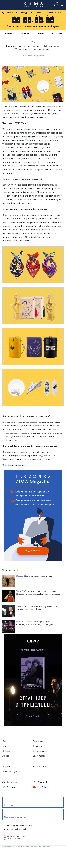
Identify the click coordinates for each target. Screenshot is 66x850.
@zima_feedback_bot (16, 829)
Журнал (6, 751)
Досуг (33, 41)
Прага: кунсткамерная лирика (38, 576)
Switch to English (10, 771)
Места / (20, 576)
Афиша (5, 756)
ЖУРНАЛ (9, 33)
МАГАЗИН (56, 33)
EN (57, 4)
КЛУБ (41, 33)
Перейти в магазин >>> (14, 465)
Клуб (4, 741)
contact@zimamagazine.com (19, 826)
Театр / (19, 591)
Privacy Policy (39, 766)
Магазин (28, 136)
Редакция (39, 56)
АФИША (25, 33)
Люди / (19, 606)
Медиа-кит (7, 766)
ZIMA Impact (39, 756)
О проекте (37, 746)
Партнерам (38, 741)
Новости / (21, 622)
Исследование (40, 751)
